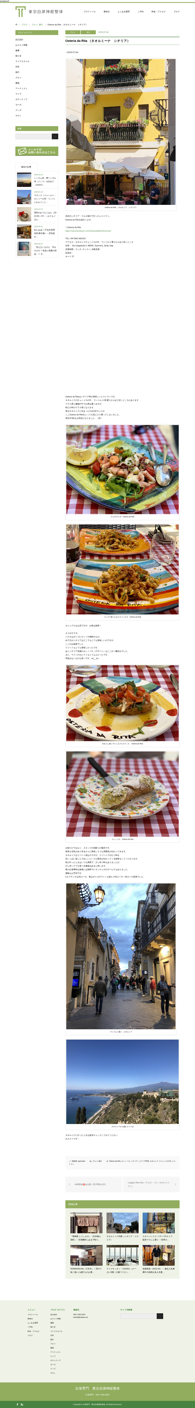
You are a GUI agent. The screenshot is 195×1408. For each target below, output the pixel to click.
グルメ (73, 32)
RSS (22, 1404)
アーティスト (21, 88)
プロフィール (90, 11)
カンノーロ (125, 1161)
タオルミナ (154, 1161)
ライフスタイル (22, 61)
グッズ (18, 110)
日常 (17, 67)
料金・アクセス (159, 11)
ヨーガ (18, 105)
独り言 (18, 56)
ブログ (177, 11)
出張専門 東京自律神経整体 (97, 1388)
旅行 (88, 32)
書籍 (17, 83)
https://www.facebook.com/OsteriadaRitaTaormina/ (88, 231)
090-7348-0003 (79, 1315)
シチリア (134, 1161)
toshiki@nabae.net (80, 1317)
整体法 (107, 11)
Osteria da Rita (115, 1161)
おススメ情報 (21, 45)
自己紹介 (19, 39)
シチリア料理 (144, 1161)
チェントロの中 (165, 1161)
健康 (17, 50)
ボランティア (21, 99)
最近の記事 (26, 167)
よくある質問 (124, 11)
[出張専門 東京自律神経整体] (39, 11)
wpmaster (81, 1161)
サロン (18, 115)
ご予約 (141, 11)
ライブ (18, 94)
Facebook (17, 1404)
